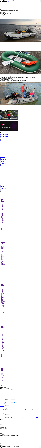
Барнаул (2, 214)
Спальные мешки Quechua (3, 186)
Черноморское (2, 375)
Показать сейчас (7, 414)
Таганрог (2, 356)
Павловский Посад (3, 324)
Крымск (2, 282)
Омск (1, 320)
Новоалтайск (2, 309)
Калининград (2, 263)
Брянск (2, 224)
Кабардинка (2, 262)
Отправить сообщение (12, 0)
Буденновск (2, 225)
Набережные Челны (3, 301)
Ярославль (2, 385)
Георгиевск (2, 239)
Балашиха (2, 213)
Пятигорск (2, 332)
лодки (7, 9)
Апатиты (2, 206)
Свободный (2, 342)
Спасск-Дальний (3, 351)
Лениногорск (2, 287)
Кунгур (2, 284)
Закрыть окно (1, 436)
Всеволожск (2, 235)
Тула (1, 362)
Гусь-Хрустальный (3, 242)
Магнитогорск (2, 293)
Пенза (1, 325)
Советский (2, 349)
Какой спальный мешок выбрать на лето (4, 192)
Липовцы (2, 290)
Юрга (1, 383)
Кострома (2, 276)
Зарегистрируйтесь (5, 427)
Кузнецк (2, 283)
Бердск (2, 219)
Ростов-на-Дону (2, 335)
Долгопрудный (2, 246)
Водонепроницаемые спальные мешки (4, 142)
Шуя (1, 379)
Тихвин (2, 358)
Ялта (1, 384)
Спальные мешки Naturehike (3, 165)
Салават (2, 338)
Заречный (2, 254)
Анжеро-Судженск (3, 205)
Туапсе (2, 361)
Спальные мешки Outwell (2, 157)
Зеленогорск (2, 255)
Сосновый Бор (2, 350)
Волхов (2, 233)
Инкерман (2, 259)
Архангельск (2, 209)
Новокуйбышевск (3, 310)
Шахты (2, 378)
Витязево (2, 228)
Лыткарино (2, 292)
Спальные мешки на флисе (3, 167)
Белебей (2, 216)
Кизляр (2, 267)
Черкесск (2, 374)
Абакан (2, 199)
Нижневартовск (2, 306)
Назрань (2, 302)
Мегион (2, 295)
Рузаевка (2, 336)
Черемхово (2, 373)
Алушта (2, 203)
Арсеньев (2, 208)
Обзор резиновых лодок (2, 6)
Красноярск (2, 281)
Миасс (2, 296)
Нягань (2, 317)
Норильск (2, 316)
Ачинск (2, 211)
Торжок (2, 360)
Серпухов (2, 345)
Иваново (2, 257)
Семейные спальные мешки (3, 188)
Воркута (2, 234)
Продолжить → (7, 417)
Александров (2, 201)
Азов (1, 200)
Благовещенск (2, 222)
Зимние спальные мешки (2, 138)
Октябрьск (2, 319)
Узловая (2, 363)
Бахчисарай (2, 215)
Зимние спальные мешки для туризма (4, 134)
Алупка (2, 202)
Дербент (2, 243)
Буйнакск (2, 226)
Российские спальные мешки (3, 190)
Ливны (2, 289)
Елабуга (2, 251)
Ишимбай (2, 261)
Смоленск (2, 348)
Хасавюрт (2, 370)
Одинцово (2, 318)
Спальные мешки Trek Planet (3, 184)
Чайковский (2, 371)
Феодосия (2, 367)
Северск (2, 344)
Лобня (2, 291)
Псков (2, 331)
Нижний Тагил (2, 308)
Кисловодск (2, 271)
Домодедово (2, 247)
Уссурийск (2, 366)
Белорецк (2, 218)
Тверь (1, 357)
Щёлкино (2, 380)
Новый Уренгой (2, 315)
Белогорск (2, 217)
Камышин (2, 265)
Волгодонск (2, 231)
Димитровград (2, 245)
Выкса (2, 236)
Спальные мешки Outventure (3, 159)
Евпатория (2, 249)
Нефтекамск (2, 305)
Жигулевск (2, 253)
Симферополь (2, 347)
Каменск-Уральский (3, 264)
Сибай (2, 346)
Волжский (2, 232)
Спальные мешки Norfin (2, 161)
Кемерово (2, 266)
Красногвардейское (3, 277)
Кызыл (2, 286)
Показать (6, 428)
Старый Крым (2, 352)
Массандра (2, 294)
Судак (1, 354)
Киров (2, 269)
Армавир (2, 207)
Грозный (2, 240)
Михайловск (2, 298)
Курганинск (2, 285)
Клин (1, 272)
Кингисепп (2, 268)
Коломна (2, 274)
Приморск (2, 329)
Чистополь (2, 376)
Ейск (1, 250)
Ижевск (2, 258)
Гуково (2, 241)
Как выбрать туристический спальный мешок (5, 194)
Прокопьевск (2, 330)
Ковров (2, 273)
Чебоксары (2, 372)
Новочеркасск (2, 314)
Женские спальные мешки (3, 140)
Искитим (2, 260)
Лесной (2, 288)
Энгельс (2, 382)
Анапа (2, 204)
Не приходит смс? (5, 419)
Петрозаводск (2, 327)
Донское (2, 248)
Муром (2, 300)
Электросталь (2, 381)
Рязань (2, 337)
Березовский (2, 220)
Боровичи (2, 223)
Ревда (1, 333)
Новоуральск (2, 313)
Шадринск (2, 377)
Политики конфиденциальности (11, 390)
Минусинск (2, 297)
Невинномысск (2, 304)
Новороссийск (2, 312)
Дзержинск (2, 244)
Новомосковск (2, 311)
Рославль (2, 334)
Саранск (2, 340)
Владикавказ (2, 229)
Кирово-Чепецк (2, 270)
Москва (2, 299)
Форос (2, 368)
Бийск (2, 221)
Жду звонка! (7, 409)
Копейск (2, 275)
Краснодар (2, 278)
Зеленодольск (2, 256)
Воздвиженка (2, 230)
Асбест (2, 210)
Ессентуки (2, 252)
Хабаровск (2, 369)
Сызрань (2, 355)
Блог (8, 1)
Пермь (2, 326)
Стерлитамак (2, 353)
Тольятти (2, 359)
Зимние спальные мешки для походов (4, 136)
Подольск (2, 328)
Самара (2, 339)
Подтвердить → (1, 419)
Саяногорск (2, 341)
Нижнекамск (2, 307)
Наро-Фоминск (2, 303)
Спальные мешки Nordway (3, 163)
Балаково (2, 212)
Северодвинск (2, 343)
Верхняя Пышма (2, 227)
